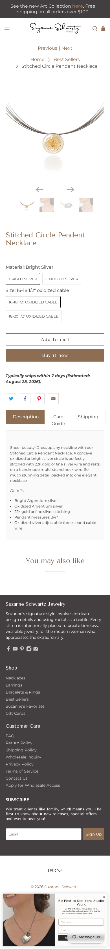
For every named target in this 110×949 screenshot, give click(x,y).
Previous (47, 48)
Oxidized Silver (61, 279)
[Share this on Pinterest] (39, 398)
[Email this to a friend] (53, 398)
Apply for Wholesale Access (33, 785)
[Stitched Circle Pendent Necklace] (55, 131)
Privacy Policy (20, 764)
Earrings (14, 685)
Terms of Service (22, 771)
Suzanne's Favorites (25, 706)
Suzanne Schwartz (61, 886)
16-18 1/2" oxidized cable (33, 302)
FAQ (10, 735)
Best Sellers (67, 59)
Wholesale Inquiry (23, 757)
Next (66, 48)
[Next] (70, 189)
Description (26, 416)
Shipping (88, 416)
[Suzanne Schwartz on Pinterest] (22, 650)
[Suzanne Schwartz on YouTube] (15, 650)
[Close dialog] (104, 897)
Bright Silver (23, 279)
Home (37, 59)
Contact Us (17, 778)
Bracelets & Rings (23, 692)
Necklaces (15, 678)
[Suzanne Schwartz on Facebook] (8, 650)
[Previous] (39, 189)
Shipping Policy (21, 750)
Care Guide (58, 420)
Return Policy (19, 742)
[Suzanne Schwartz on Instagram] (29, 650)
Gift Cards (15, 713)
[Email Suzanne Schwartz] (35, 650)
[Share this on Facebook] (25, 398)
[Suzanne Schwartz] (55, 28)
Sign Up (94, 834)
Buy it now (55, 355)
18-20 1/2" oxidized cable (33, 316)
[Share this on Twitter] (11, 398)
